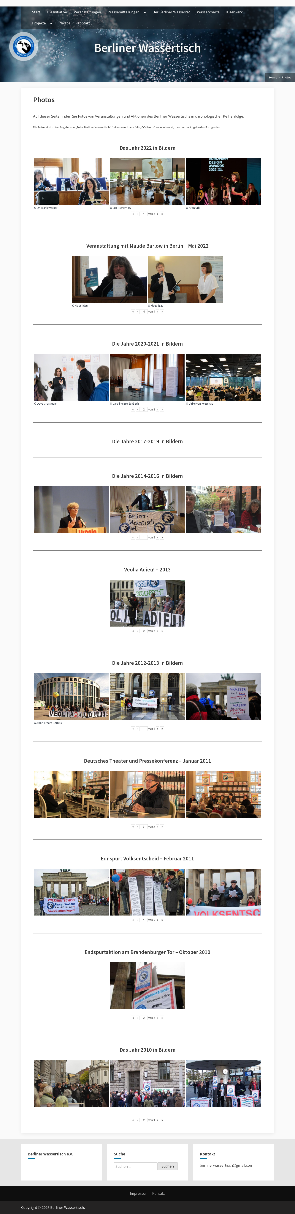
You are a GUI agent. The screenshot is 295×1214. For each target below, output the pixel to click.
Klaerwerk (234, 12)
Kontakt (83, 23)
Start (36, 12)
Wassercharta (208, 12)
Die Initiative (57, 12)
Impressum (139, 1193)
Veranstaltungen (87, 12)
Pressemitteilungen (124, 12)
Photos (64, 23)
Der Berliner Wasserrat (171, 12)
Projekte (39, 23)
